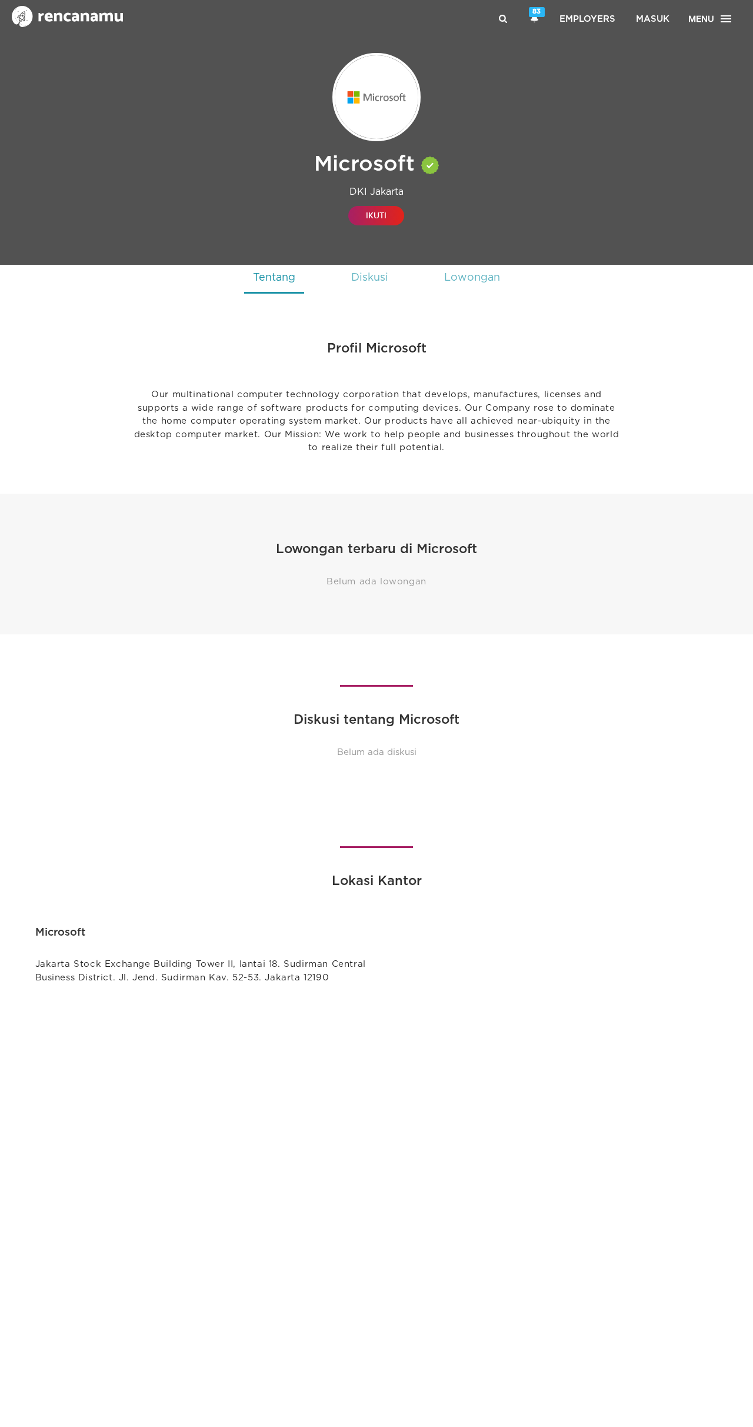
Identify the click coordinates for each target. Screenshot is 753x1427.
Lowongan (472, 277)
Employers (587, 19)
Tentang (274, 277)
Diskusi (369, 277)
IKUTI (376, 216)
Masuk (652, 19)
